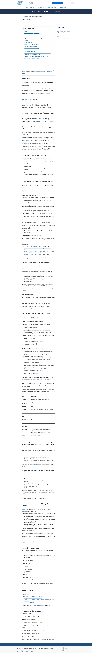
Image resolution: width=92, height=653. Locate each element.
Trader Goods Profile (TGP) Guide (63, 38)
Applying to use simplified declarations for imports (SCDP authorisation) (37, 248)
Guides (26, 16)
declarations (26, 601)
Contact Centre (28, 317)
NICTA (23, 16)
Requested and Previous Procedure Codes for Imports (34, 246)
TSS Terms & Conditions (40, 121)
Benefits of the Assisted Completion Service (32, 36)
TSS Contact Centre (31, 285)
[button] (57, 3)
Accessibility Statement (21, 651)
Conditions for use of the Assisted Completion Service (34, 38)
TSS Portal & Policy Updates (32, 651)
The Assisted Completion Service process (31, 44)
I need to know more (27, 61)
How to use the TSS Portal (29, 602)
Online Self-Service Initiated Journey (31, 46)
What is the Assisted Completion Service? (31, 33)
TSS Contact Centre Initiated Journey (31, 48)
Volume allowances (28, 42)
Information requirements (28, 60)
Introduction (26, 31)
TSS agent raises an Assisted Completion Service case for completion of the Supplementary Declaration (39, 51)
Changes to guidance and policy (30, 63)
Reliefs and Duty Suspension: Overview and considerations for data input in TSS (39, 599)
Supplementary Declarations (27, 99)
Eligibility (26, 40)
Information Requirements (36, 464)
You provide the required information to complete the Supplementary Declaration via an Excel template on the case (37, 54)
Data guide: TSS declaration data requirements (33, 598)
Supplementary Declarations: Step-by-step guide (33, 596)
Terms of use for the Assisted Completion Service (33, 58)
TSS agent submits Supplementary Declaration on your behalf (36, 56)
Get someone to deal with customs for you (47, 288)
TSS (24, 317)
